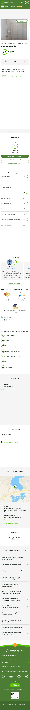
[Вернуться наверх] (15, 645)
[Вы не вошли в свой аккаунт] (27, 2)
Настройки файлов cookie (21, 704)
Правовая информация (22, 703)
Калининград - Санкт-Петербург (12, 76)
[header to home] (7, 2)
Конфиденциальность (7, 704)
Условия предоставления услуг (10, 706)
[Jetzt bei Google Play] (15, 697)
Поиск (7, 6)
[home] (15, 650)
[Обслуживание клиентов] (22, 2)
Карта (13, 6)
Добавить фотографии (14, 163)
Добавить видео (14, 159)
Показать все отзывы (14, 283)
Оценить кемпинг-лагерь (14, 156)
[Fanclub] (19, 6)
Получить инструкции (10, 519)
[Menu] (2, 6)
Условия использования (8, 703)
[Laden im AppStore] (15, 694)
